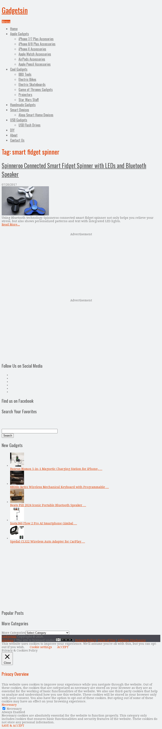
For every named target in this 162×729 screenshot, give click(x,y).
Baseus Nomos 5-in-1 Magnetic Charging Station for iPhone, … (56, 469)
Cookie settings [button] (41, 647)
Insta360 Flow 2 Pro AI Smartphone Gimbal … (43, 523)
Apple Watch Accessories (35, 54)
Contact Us (17, 140)
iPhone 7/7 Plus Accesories (36, 38)
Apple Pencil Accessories (35, 64)
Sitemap (8, 640)
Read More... (11, 224)
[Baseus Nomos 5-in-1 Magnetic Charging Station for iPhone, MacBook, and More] (17, 465)
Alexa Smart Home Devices (36, 114)
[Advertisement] (81, 265)
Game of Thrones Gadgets (36, 89)
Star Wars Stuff (29, 99)
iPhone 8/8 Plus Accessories (37, 43)
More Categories (14, 632)
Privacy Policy (85, 640)
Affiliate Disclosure (131, 640)
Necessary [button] (9, 704)
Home (14, 28)
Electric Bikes (27, 79)
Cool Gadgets (18, 69)
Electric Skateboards (32, 84)
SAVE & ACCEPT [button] (13, 725)
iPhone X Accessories (32, 49)
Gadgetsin (15, 10)
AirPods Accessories (32, 59)
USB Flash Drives (29, 125)
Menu (6, 21)
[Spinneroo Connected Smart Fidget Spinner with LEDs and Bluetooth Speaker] (81, 201)
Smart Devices (19, 109)
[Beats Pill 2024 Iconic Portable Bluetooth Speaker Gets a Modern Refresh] (17, 501)
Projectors (25, 94)
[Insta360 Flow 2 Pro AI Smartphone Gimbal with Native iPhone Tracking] (17, 520)
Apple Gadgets (19, 33)
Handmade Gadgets (23, 104)
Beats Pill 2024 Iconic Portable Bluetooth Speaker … (48, 505)
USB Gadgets (18, 119)
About (14, 135)
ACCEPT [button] (63, 647)
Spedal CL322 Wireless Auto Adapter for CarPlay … (47, 541)
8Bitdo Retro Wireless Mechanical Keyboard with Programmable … (59, 487)
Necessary (14, 708)
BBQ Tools (25, 74)
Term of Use (107, 640)
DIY (12, 130)
